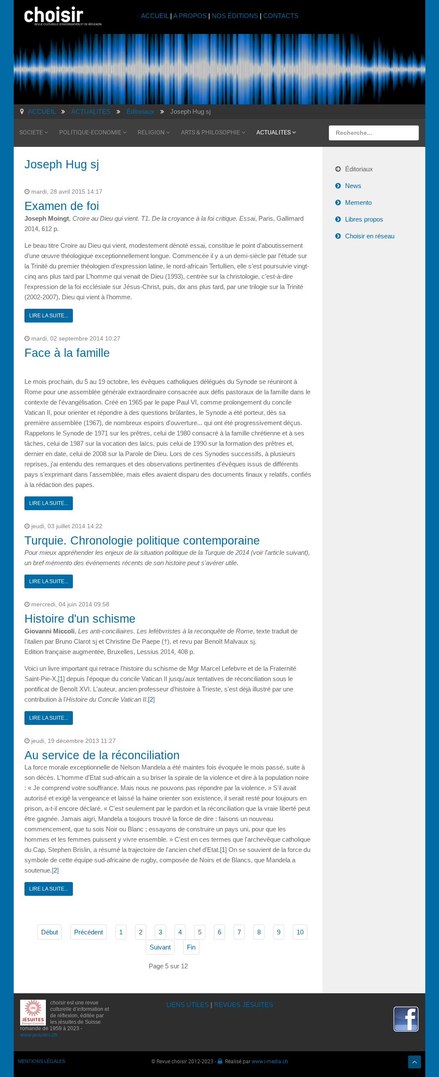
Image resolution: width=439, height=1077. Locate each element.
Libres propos (364, 219)
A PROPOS (190, 15)
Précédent (88, 932)
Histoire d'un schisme (79, 618)
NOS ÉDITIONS (235, 15)
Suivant (160, 947)
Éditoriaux (359, 169)
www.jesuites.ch (38, 1035)
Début (49, 932)
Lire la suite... (48, 316)
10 (300, 932)
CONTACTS (280, 15)
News (353, 185)
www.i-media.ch (270, 1061)
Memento (358, 202)
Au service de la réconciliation (102, 755)
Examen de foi (61, 206)
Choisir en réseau (369, 236)
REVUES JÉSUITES (243, 1004)
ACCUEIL (155, 15)
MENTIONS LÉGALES (41, 1061)
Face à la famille (67, 353)
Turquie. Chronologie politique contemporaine (142, 540)
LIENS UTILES (187, 1004)
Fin (191, 947)
